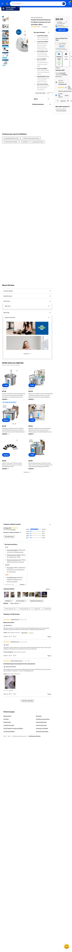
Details (66, 95)
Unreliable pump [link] (12, 577)
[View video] (25, 42)
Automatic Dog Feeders (42, 731)
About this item (8, 285)
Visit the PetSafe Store (36, 17)
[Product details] (50, 291)
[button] (21, 41)
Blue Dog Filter (7, 716)
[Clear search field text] (61, 3)
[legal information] (66, 22)
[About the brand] (49, 317)
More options (59, 76)
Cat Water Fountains (9, 725)
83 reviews (12, 529)
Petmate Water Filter (41, 722)
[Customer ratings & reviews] (50, 523)
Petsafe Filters (7, 722)
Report (49, 636)
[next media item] (24, 39)
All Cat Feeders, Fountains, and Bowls (13, 728)
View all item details (40, 93)
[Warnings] (50, 312)
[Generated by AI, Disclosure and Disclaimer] (52, 92)
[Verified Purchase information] (20, 619)
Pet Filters (6, 719)
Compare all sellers (61, 110)
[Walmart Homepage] (7, 3)
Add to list (63, 100)
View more (26, 472)
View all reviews (9, 536)
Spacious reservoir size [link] (14, 560)
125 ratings (45, 26)
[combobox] (38, 3)
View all (48, 589)
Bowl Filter (39, 716)
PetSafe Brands (62, 84)
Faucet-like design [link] (12, 550)
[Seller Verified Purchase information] (23, 661)
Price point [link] (10, 567)
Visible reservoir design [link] (14, 555)
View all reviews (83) (27, 700)
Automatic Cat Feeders (42, 728)
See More (26, 353)
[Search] (63, 3)
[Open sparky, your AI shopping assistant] (66, 946)
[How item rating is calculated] (20, 532)
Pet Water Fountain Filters (42, 719)
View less (22, 584)
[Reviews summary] (41, 26)
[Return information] (67, 26)
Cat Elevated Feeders (9, 731)
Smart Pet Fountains (41, 725)
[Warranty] (49, 306)
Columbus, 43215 (60, 70)
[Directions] (50, 301)
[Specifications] (50, 296)
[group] (39, 26)
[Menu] (2, 3)
